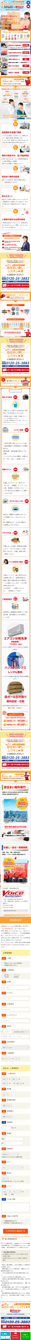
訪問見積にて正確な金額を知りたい (13, 1223)
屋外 (12, 1194)
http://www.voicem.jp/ (11, 910)
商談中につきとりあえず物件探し (13, 963)
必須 (4, 958)
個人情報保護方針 (7, 928)
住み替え (6, 977)
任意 (4, 1122)
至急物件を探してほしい (11, 965)
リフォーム (16, 975)
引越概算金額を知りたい (10, 1221)
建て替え (6, 975)
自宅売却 (16, 977)
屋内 (5, 1194)
